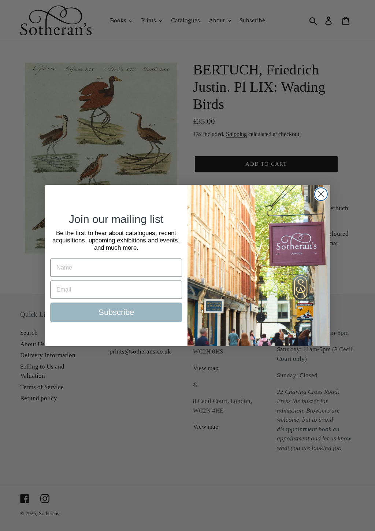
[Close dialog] (321, 194)
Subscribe (116, 312)
